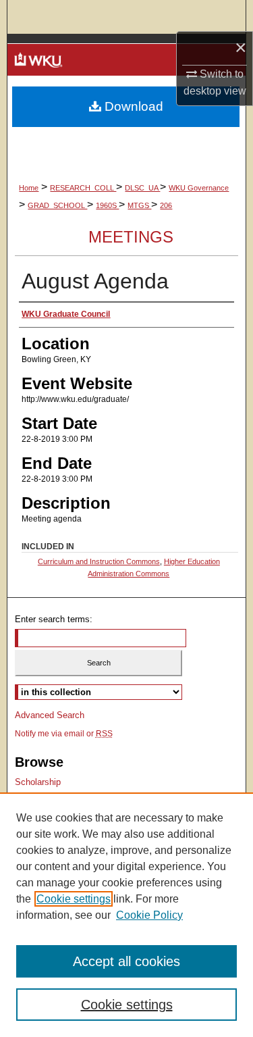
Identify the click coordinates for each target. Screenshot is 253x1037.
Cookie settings (73, 899)
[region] (126, 914)
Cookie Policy (149, 915)
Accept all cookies (126, 961)
